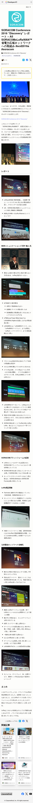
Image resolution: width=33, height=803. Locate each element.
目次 (27, 7)
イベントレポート (7, 55)
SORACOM (17, 55)
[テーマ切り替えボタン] (31, 2)
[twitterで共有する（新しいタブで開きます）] (30, 60)
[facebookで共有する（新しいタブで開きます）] (27, 60)
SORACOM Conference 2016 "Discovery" (14, 119)
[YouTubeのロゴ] (30, 794)
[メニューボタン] (2, 2)
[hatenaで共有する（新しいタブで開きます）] (23, 60)
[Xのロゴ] (26, 794)
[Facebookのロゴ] (22, 794)
